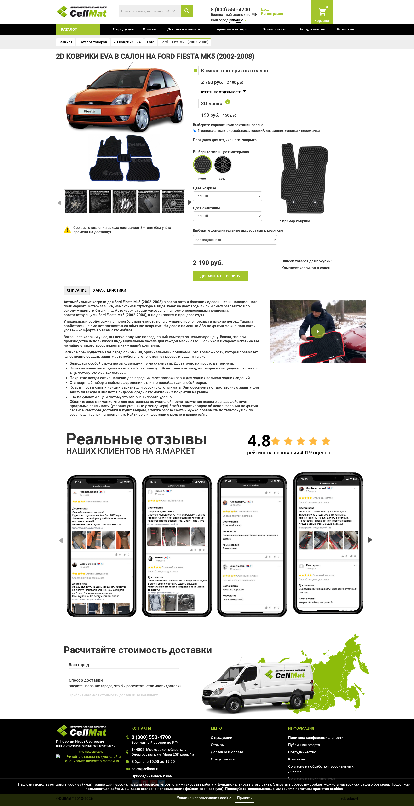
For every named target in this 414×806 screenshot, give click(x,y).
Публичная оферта (304, 745)
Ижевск (236, 20)
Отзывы (150, 29)
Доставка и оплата (183, 29)
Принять (244, 798)
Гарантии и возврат (232, 29)
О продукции (123, 29)
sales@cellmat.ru (145, 769)
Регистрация (272, 14)
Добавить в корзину (220, 276)
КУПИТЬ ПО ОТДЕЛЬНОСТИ (221, 92)
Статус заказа (274, 29)
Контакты (345, 29)
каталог (69, 29)
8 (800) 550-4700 (151, 737)
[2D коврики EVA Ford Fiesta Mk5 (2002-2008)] (76, 201)
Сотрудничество (313, 29)
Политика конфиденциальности (316, 738)
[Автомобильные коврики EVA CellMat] (82, 11)
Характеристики (109, 290)
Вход (265, 9)
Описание (76, 290)
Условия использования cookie (204, 798)
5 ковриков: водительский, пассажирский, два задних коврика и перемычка (259, 130)
